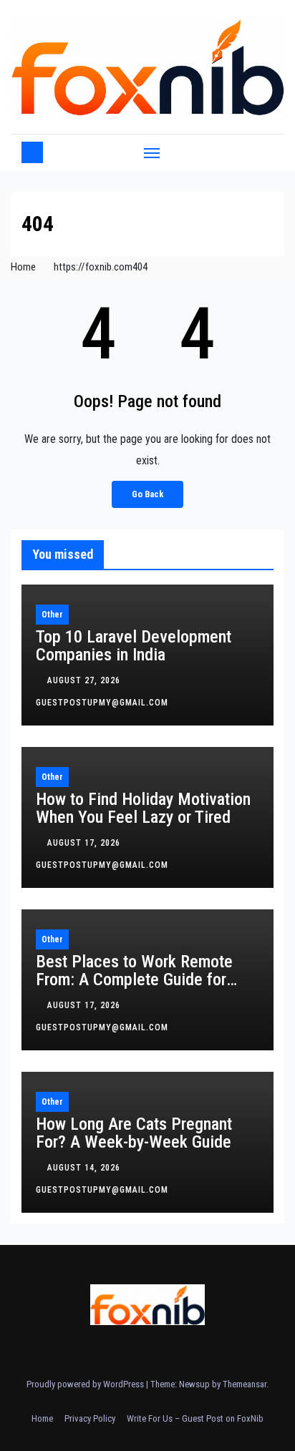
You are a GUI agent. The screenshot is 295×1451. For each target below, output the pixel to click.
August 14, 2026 (85, 1168)
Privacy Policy (89, 1418)
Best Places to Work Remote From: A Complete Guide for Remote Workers (134, 979)
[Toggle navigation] (152, 152)
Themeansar (244, 1384)
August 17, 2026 (85, 843)
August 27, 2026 (85, 680)
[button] (265, 152)
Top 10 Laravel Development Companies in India (133, 646)
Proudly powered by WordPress (86, 1384)
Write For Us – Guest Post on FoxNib (195, 1418)
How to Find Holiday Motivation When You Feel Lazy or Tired (143, 808)
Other (52, 615)
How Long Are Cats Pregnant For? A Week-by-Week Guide (134, 1133)
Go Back (147, 494)
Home (23, 266)
